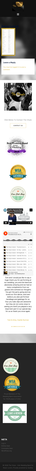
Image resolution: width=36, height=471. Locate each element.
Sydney (30, 468)
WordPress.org (6, 451)
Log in (3, 443)
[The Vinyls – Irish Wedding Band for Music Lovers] (18, 6)
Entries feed (5, 446)
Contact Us (18, 125)
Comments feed (7, 448)
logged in (15, 67)
